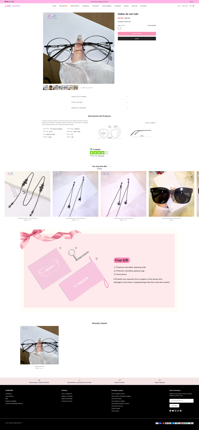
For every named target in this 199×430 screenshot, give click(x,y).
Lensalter (11, 422)
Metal (125, 21)
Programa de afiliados (10, 401)
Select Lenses (137, 33)
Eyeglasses (121, 21)
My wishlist (143, 6)
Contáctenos (8, 393)
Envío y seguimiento (67, 393)
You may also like (99, 166)
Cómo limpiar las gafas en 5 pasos (120, 403)
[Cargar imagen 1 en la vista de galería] (78, 48)
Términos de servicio (67, 401)
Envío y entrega (77, 102)
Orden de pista (115, 411)
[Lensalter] (12, 6)
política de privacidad (67, 398)
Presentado (118, 6)
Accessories (95, 6)
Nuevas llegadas (106, 6)
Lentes (54, 6)
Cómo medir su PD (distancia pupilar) (121, 396)
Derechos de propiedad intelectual (14, 403)
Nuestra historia (9, 396)
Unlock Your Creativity (79, 96)
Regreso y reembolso (79, 108)
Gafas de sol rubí (39, 366)
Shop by (126, 6)
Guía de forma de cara (117, 406)
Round (129, 21)
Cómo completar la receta (118, 393)
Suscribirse (174, 405)
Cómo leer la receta (116, 398)
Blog (6, 398)
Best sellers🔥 (63, 6)
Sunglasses (86, 6)
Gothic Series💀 (74, 6)
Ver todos (99, 168)
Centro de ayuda (115, 408)
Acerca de (134, 6)
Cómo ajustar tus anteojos (118, 401)
